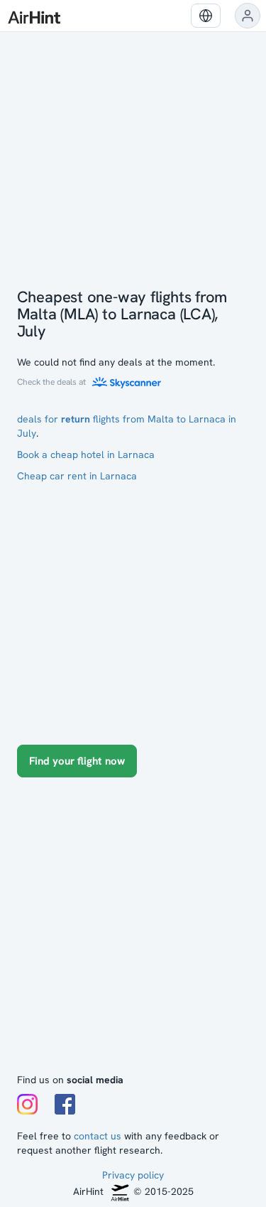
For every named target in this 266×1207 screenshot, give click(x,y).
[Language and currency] (206, 16)
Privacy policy (133, 1175)
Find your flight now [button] (77, 761)
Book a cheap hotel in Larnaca (86, 454)
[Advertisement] (133, 932)
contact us (97, 1135)
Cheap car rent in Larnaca (77, 475)
